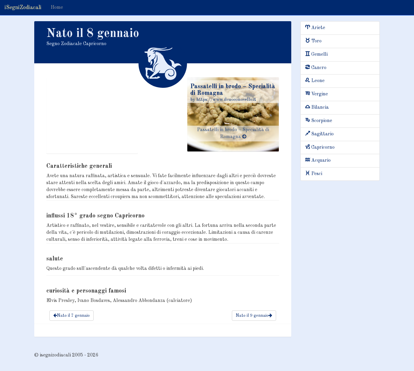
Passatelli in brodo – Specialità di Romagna (233, 133)
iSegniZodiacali (23, 7)
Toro (316, 41)
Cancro (318, 67)
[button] (71, 315)
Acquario (321, 160)
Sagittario (322, 134)
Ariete (318, 27)
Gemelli (319, 54)
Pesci (316, 173)
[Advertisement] (92, 115)
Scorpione (321, 120)
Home (57, 7)
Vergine (319, 94)
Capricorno (323, 147)
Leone (318, 80)
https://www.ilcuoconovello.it (226, 100)
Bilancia (320, 107)
